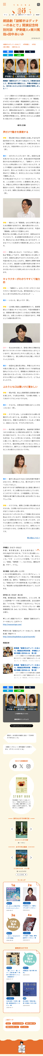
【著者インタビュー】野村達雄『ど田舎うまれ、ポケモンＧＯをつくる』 (18, 748)
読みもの (9, 903)
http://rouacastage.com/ (12, 624)
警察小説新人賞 (30, 1023)
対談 (34, 44)
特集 (13, 15)
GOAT (8, 1023)
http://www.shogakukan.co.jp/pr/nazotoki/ (19, 636)
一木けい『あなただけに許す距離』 (13, 937)
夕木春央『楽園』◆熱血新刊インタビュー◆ (30, 937)
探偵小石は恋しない (12, 1027)
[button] (12, 829)
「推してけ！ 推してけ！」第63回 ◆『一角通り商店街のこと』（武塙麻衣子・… (13, 974)
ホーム (5, 15)
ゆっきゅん (24, 1027)
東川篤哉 (7, 47)
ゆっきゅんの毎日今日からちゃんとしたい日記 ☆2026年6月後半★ (13, 907)
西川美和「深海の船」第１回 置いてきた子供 (30, 1002)
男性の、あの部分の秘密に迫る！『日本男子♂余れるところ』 (20, 736)
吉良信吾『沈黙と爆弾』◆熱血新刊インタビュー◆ (13, 1003)
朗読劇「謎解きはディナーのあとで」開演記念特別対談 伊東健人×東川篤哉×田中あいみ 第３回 (27, 667)
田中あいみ (16, 47)
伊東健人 (27, 44)
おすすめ (9, 968)
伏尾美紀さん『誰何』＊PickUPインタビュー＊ (30, 907)
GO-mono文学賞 (18, 1023)
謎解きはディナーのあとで (25, 15)
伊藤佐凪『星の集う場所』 (30, 972)
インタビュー (27, 903)
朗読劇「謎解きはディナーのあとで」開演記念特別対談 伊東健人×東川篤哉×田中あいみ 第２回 (27, 650)
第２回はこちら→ (33, 538)
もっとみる (20, 874)
